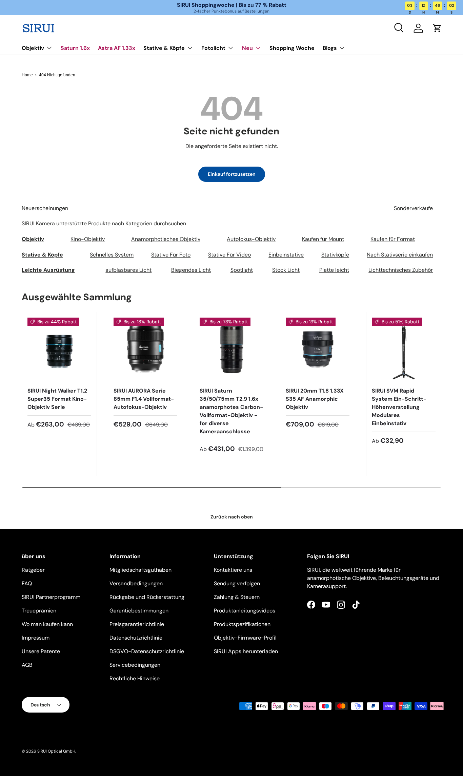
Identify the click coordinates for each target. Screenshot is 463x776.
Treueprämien (39, 610)
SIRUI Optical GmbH (56, 751)
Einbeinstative (286, 254)
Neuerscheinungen (45, 208)
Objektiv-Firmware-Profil (245, 637)
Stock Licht (286, 269)
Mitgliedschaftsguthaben (140, 569)
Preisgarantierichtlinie (136, 624)
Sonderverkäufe (413, 208)
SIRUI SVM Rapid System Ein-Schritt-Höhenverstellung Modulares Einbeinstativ (399, 407)
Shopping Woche (292, 48)
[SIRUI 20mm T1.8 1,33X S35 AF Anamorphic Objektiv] (317, 349)
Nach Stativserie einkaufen (400, 254)
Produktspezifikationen (242, 624)
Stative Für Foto (170, 254)
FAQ (27, 583)
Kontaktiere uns (233, 569)
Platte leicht (334, 269)
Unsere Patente (41, 651)
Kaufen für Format (392, 239)
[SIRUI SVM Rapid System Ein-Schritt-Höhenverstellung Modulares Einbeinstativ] (404, 349)
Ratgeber (33, 569)
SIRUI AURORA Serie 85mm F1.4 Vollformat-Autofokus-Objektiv (144, 399)
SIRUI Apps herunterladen (246, 651)
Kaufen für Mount (323, 239)
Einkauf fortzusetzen (232, 174)
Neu (247, 48)
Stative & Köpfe (164, 48)
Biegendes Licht (191, 269)
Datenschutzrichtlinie (135, 637)
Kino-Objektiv (88, 239)
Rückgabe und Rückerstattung (146, 597)
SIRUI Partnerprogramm (51, 597)
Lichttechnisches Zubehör (400, 269)
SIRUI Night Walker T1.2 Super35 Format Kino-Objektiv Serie (57, 399)
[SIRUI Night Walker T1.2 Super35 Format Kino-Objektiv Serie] (59, 349)
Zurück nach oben (231, 517)
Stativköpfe (335, 254)
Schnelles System (112, 254)
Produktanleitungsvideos (244, 610)
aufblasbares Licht (128, 269)
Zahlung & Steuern (237, 597)
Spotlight (241, 269)
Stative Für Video (229, 254)
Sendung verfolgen (237, 583)
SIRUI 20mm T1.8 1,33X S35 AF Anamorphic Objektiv (315, 399)
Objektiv (33, 48)
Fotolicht (213, 48)
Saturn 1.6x (75, 48)
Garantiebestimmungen (138, 610)
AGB (27, 664)
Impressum (35, 637)
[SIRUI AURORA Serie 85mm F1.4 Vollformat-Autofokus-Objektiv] (145, 349)
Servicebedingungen (134, 664)
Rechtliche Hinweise (134, 678)
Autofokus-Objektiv (251, 239)
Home (27, 75)
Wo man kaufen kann (47, 624)
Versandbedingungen (136, 583)
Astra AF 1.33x (116, 48)
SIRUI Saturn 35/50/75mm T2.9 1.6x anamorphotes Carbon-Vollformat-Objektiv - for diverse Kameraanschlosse (231, 411)
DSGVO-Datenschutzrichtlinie (146, 651)
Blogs (330, 48)
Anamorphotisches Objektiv (165, 239)
